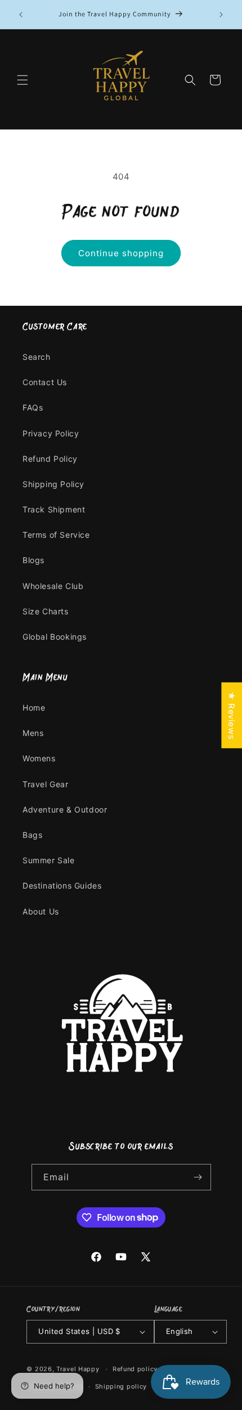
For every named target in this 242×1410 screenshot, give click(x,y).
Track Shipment (54, 509)
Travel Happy (78, 1369)
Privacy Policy (51, 433)
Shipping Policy (53, 484)
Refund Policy (50, 458)
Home (34, 707)
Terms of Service (56, 534)
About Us (41, 911)
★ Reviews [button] (231, 715)
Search (37, 357)
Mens (33, 733)
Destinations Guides (62, 885)
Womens (39, 758)
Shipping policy (121, 1386)
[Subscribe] (198, 1177)
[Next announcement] (221, 14)
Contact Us (45, 382)
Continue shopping (121, 253)
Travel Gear (46, 784)
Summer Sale (49, 860)
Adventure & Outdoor (65, 809)
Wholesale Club (53, 586)
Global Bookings (55, 636)
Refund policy (135, 1369)
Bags (32, 835)
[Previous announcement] (20, 14)
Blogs (33, 560)
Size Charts (46, 611)
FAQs (33, 407)
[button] (22, 80)
